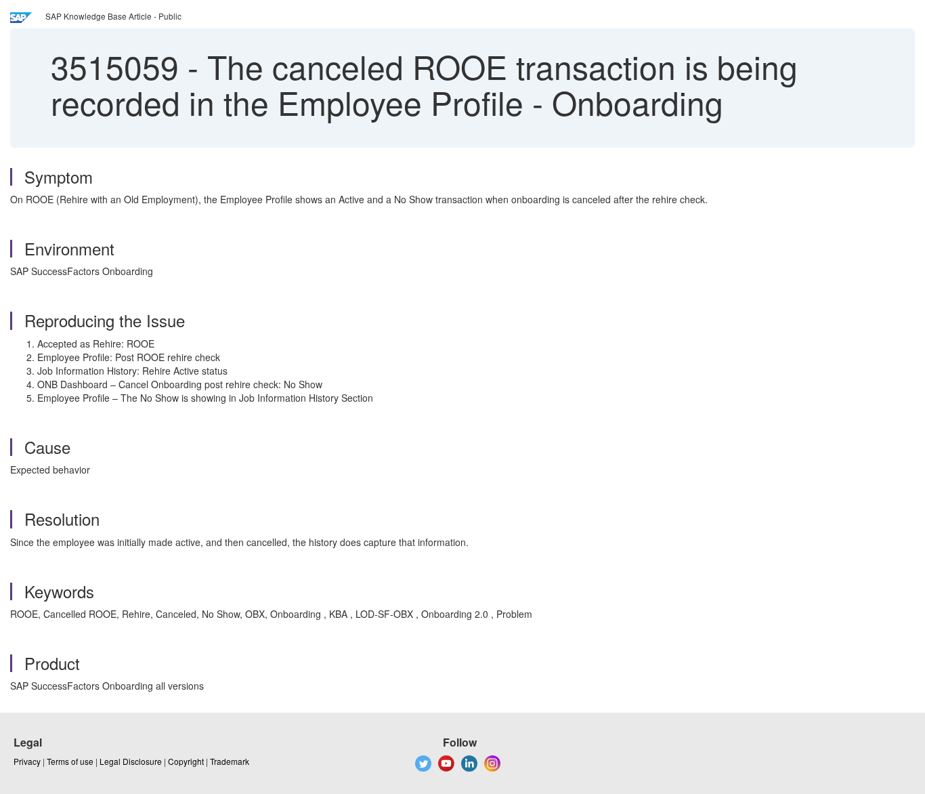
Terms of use (70, 761)
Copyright (186, 761)
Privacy (27, 761)
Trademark (229, 761)
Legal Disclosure (131, 761)
